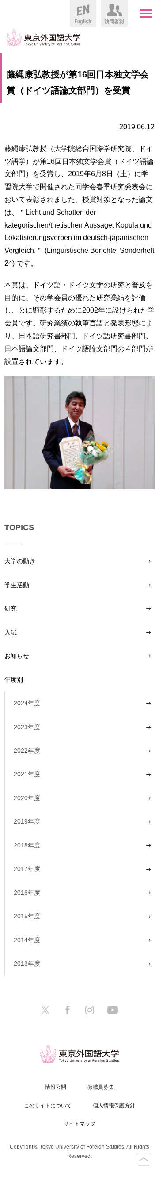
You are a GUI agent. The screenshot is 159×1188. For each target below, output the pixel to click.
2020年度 (27, 797)
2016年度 (27, 892)
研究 (10, 608)
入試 (10, 632)
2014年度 (27, 940)
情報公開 (55, 1087)
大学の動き (19, 561)
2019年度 (27, 821)
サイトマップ (79, 1124)
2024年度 (27, 703)
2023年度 (27, 727)
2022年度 (27, 750)
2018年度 (27, 845)
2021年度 (27, 774)
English (83, 13)
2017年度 (27, 868)
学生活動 (16, 584)
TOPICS (19, 527)
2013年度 (27, 963)
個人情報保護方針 (114, 1106)
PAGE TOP (143, 1159)
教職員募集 (100, 1087)
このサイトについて (48, 1106)
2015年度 (27, 916)
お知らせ (16, 655)
